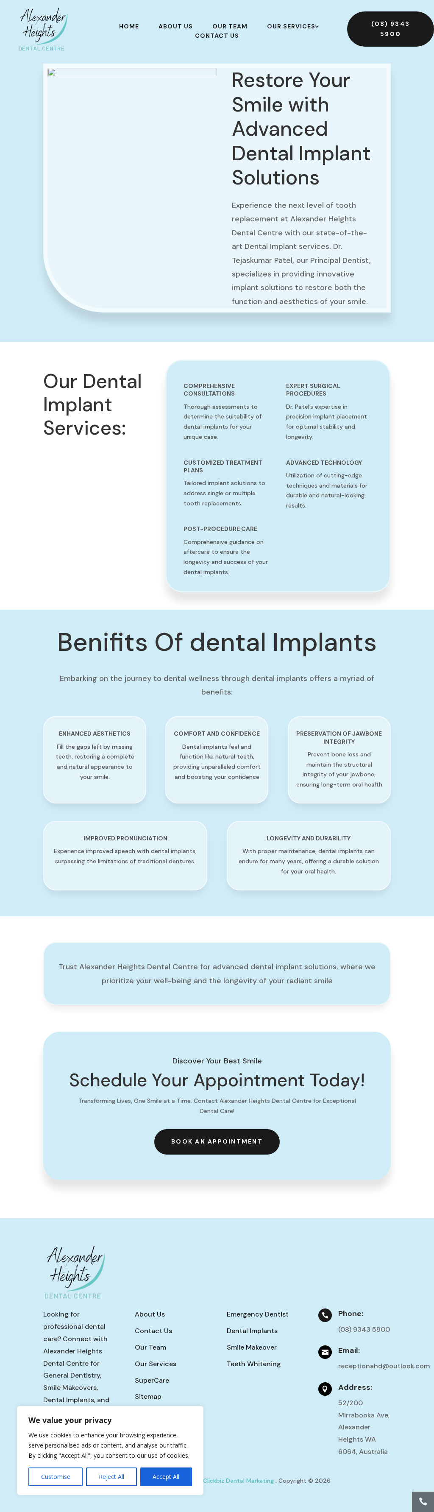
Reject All (111, 1477)
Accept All (166, 1477)
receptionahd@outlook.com (384, 1365)
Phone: (350, 1313)
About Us (176, 26)
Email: (349, 1350)
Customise (55, 1477)
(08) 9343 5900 (390, 29)
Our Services (291, 26)
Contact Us (217, 36)
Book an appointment (217, 1141)
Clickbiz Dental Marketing (239, 1480)
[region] (110, 1450)
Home (129, 26)
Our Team (230, 26)
